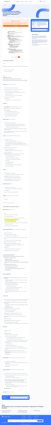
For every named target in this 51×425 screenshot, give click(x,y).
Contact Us (35, 418)
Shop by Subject (17, 1)
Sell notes (26, 1)
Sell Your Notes (29, 418)
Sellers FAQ (35, 417)
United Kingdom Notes (23, 417)
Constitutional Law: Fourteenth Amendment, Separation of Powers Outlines (13, 23)
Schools (22, 1)
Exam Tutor (30, 1)
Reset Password (30, 417)
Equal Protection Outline (37, 410)
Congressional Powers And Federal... (6, 410)
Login (44, 1)
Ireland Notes (22, 422)
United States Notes (23, 418)
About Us (29, 422)
